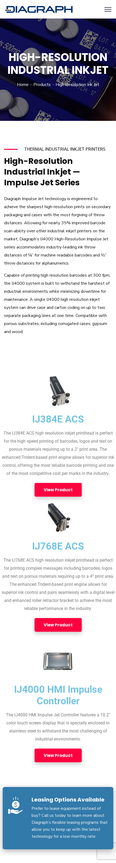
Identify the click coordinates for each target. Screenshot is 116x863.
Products (42, 85)
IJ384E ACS (58, 419)
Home (23, 85)
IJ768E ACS (58, 546)
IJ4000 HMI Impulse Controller (58, 695)
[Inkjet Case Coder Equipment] (39, 9)
